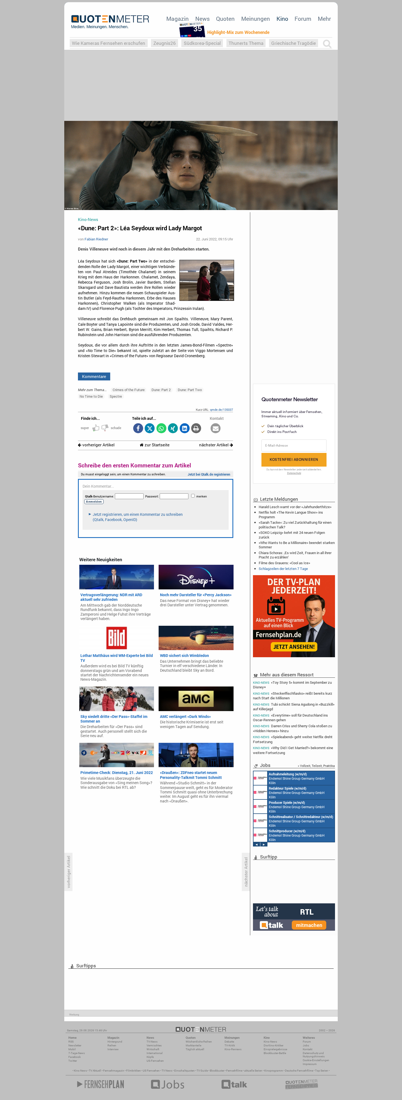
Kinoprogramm (273, 1070)
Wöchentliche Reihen (199, 1041)
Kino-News (270, 1041)
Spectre (116, 396)
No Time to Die (91, 396)
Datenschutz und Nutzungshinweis (314, 1054)
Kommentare (94, 376)
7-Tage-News (76, 1053)
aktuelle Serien (253, 1070)
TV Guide (202, 1070)
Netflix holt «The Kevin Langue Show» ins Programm (291, 514)
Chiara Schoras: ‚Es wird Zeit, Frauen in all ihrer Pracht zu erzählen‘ (295, 555)
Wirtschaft (153, 1049)
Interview (113, 1049)
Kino (282, 18)
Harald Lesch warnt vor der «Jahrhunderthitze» (295, 506)
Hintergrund (114, 1041)
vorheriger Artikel (98, 444)
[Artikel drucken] (196, 429)
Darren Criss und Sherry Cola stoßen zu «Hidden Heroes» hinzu (292, 728)
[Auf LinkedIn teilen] (184, 429)
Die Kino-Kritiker (273, 1045)
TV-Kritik (230, 1045)
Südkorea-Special (202, 43)
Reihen (111, 1045)
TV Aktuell (95, 1070)
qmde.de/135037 (221, 410)
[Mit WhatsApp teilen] (161, 429)
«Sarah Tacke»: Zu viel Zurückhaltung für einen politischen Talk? (295, 524)
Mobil (72, 1049)
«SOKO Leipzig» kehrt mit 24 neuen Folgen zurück (292, 534)
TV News (167, 1070)
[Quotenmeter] (110, 22)
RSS (71, 1041)
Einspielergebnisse (275, 1049)
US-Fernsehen (155, 1061)
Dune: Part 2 (161, 390)
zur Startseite (157, 444)
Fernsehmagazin (113, 1070)
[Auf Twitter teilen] (150, 429)
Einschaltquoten (184, 1070)
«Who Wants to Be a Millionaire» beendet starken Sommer (297, 544)
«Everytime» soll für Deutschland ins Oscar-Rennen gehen (290, 717)
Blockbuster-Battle (275, 1053)
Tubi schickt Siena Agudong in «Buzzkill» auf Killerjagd (293, 706)
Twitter (72, 1061)
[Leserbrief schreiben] (216, 429)
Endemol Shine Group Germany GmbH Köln (297, 778)
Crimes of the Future (129, 390)
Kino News (80, 1070)
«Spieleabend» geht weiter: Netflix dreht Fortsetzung (293, 739)
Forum (303, 18)
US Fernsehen (151, 1070)
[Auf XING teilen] (173, 429)
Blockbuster (217, 1070)
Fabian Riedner (96, 239)
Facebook (74, 1057)
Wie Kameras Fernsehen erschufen (108, 43)
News (202, 18)
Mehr (324, 18)
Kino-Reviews (233, 1049)
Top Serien (321, 1070)
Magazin (177, 18)
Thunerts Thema (246, 43)
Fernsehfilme (234, 1070)
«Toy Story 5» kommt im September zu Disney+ (292, 684)
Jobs (306, 1045)
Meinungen (255, 18)
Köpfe (150, 1057)
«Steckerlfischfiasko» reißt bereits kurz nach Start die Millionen (292, 695)
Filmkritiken (133, 1070)
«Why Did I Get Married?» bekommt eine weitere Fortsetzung (293, 750)
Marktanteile (193, 1045)
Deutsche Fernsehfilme (299, 1070)
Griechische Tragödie (293, 43)
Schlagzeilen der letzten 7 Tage (283, 568)
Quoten (225, 18)
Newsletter (74, 1045)
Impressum (310, 1064)
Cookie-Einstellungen (316, 1060)
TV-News (152, 1041)
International (155, 1053)
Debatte (229, 1041)
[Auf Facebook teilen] (138, 429)
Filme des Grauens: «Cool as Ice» (284, 562)
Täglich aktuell (195, 1049)
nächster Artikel (214, 444)
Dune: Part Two (190, 390)
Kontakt (307, 1049)
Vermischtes (154, 1045)
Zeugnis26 (164, 43)
